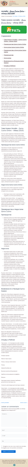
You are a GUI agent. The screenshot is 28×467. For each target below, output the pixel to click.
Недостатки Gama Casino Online (14, 47)
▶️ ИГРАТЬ (13, 29)
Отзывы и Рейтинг (10, 66)
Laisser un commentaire (6, 16)
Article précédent (4, 402)
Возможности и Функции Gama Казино (14, 62)
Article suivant (24, 402)
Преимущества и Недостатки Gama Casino (15, 51)
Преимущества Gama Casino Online (15, 44)
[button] (26, 3)
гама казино (4, 79)
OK (14, 465)
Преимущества (8, 55)
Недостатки (7, 58)
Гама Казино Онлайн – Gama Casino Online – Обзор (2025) (15, 40)
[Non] (26, 463)
